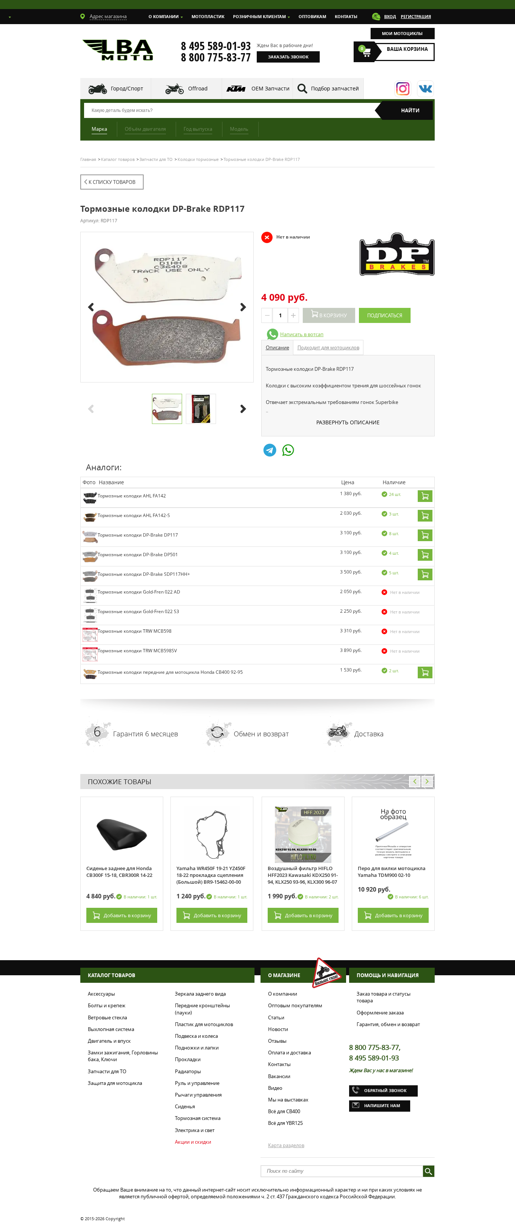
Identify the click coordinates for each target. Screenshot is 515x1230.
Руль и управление (197, 1083)
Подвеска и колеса (196, 1036)
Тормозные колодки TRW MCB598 (135, 631)
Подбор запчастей (335, 88)
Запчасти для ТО (107, 1071)
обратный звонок (385, 1090)
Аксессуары (101, 993)
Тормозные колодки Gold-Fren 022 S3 (138, 611)
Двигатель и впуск (109, 1040)
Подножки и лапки (197, 1047)
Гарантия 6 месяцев (145, 733)
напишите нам (382, 1105)
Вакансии (279, 1076)
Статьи (276, 1017)
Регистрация (416, 16)
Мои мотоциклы (402, 33)
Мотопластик (208, 16)
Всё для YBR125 (285, 1123)
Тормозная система (198, 1118)
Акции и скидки (193, 1141)
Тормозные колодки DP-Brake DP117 (138, 535)
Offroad (198, 88)
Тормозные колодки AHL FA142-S (134, 515)
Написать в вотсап (301, 334)
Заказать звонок (288, 57)
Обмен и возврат (261, 733)
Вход (390, 16)
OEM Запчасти (270, 88)
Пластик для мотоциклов (204, 1024)
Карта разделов (286, 1145)
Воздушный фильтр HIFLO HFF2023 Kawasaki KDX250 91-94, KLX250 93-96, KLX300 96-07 (303, 875)
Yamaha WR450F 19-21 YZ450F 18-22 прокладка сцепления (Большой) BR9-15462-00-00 (210, 875)
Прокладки (188, 1059)
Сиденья (185, 1106)
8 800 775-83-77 (216, 57)
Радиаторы (188, 1071)
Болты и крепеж (107, 1005)
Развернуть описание (348, 422)
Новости (278, 1029)
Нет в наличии (285, 237)
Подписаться (384, 315)
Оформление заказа (380, 1012)
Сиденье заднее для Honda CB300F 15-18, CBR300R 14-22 (119, 871)
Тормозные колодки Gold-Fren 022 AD (139, 592)
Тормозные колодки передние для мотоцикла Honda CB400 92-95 (170, 672)
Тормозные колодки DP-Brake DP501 (138, 554)
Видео (275, 1088)
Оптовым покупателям (295, 1005)
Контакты (346, 16)
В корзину (332, 315)
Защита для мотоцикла (115, 1083)
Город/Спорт (127, 88)
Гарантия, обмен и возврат (388, 1024)
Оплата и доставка (289, 1052)
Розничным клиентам (259, 16)
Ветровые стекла (107, 1017)
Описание (277, 347)
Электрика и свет (195, 1130)
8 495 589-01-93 (216, 46)
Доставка (369, 733)
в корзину (127, 915)
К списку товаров (112, 182)
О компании (164, 16)
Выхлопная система (111, 1029)
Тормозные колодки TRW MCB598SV (137, 650)
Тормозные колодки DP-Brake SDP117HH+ (144, 574)
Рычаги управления (198, 1094)
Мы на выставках (288, 1099)
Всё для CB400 (284, 1111)
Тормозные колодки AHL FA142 (132, 496)
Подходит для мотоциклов (328, 347)
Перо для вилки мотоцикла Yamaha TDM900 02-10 (392, 871)
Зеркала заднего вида (200, 993)
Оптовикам (312, 16)
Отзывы (277, 1040)
